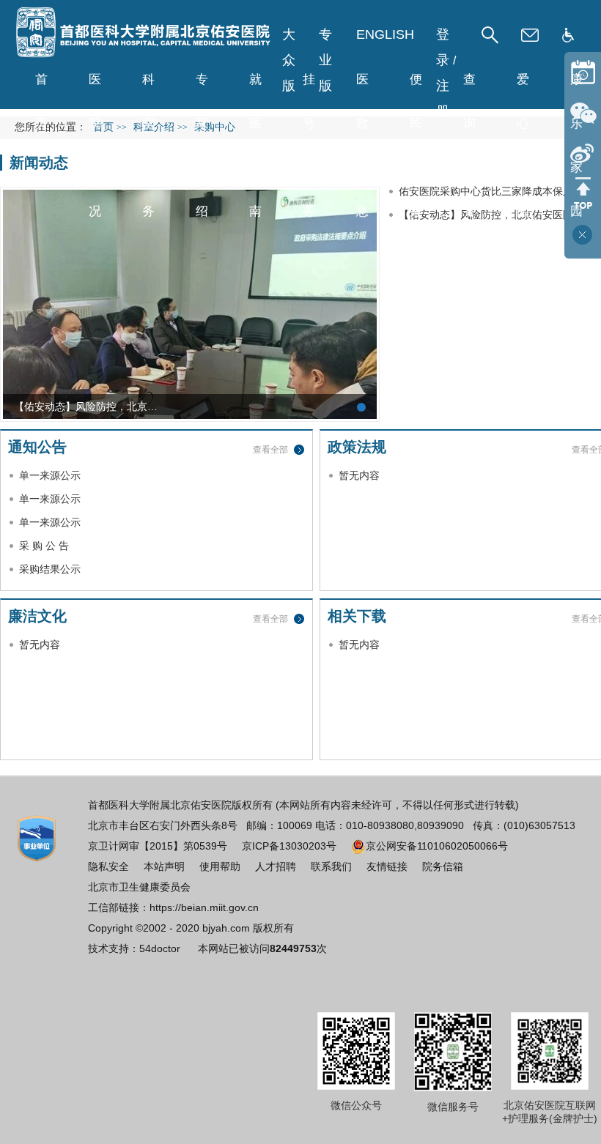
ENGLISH (385, 34)
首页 (41, 87)
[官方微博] (582, 153)
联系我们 (331, 866)
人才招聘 (275, 866)
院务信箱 (442, 866)
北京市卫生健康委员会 (139, 887)
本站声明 (164, 866)
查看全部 (270, 450)
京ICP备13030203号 (289, 846)
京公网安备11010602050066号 (437, 846)
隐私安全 (108, 866)
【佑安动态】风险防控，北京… (86, 406)
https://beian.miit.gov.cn (204, 907)
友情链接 (387, 866)
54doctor (159, 948)
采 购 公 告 (44, 545)
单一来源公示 (50, 475)
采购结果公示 (50, 569)
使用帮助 (219, 866)
